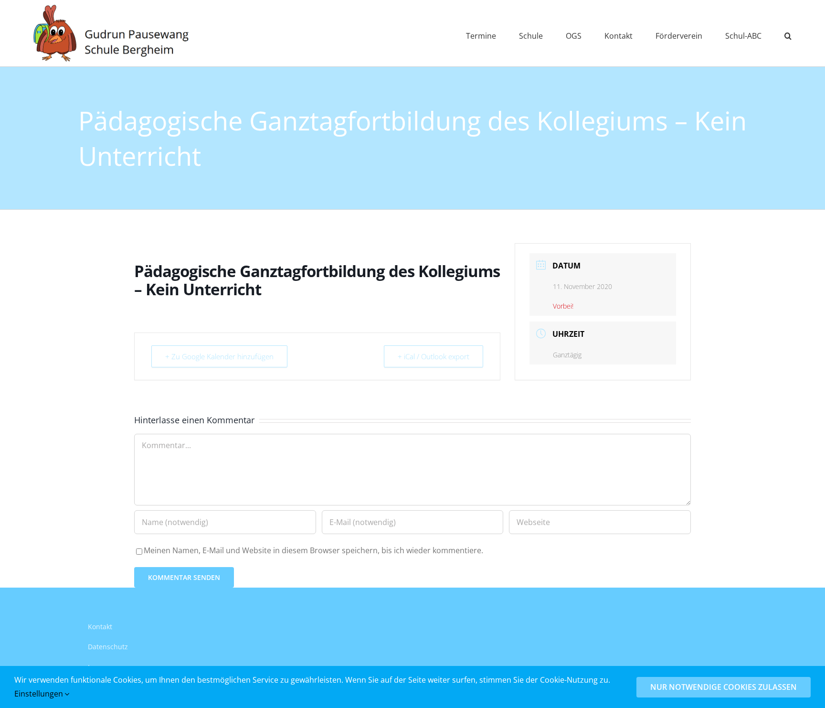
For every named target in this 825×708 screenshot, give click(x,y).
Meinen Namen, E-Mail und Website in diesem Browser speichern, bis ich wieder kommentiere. (313, 550)
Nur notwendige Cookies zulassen (723, 687)
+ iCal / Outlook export (433, 356)
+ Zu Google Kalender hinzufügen (219, 356)
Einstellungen (39, 693)
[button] (788, 33)
